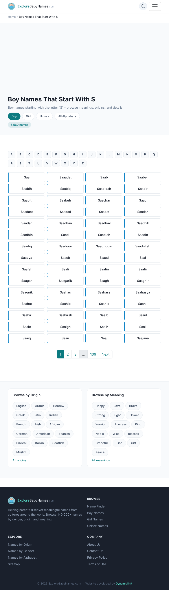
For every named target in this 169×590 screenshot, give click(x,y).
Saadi (65, 235)
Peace (100, 452)
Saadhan (65, 223)
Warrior (101, 424)
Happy (100, 406)
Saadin (143, 235)
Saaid (143, 315)
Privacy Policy (97, 557)
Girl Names (95, 519)
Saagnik (27, 292)
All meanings (101, 460)
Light (117, 415)
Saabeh (143, 177)
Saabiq (65, 189)
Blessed (133, 433)
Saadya (26, 257)
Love (117, 406)
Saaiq (26, 338)
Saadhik (143, 223)
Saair (65, 338)
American (43, 433)
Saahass (104, 292)
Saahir (26, 315)
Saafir (142, 269)
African (55, 424)
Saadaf (104, 212)
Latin (37, 415)
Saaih (104, 327)
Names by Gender (21, 551)
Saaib (104, 315)
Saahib (65, 304)
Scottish (58, 443)
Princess (120, 424)
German (22, 433)
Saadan (143, 212)
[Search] (143, 6)
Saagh (104, 280)
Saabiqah (104, 189)
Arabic (39, 406)
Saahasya (143, 292)
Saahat (27, 304)
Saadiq (27, 246)
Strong (100, 415)
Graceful (102, 443)
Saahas (65, 292)
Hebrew (58, 406)
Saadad (65, 212)
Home (12, 16)
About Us (93, 544)
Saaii (143, 327)
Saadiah (104, 235)
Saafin (104, 269)
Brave (133, 406)
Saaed (104, 257)
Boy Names (95, 513)
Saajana (143, 338)
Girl (28, 116)
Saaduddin (104, 246)
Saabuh (65, 200)
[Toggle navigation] (155, 6)
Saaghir (143, 280)
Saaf (143, 257)
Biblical (21, 443)
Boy (14, 116)
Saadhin (26, 235)
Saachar (104, 200)
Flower (134, 415)
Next (106, 354)
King (138, 424)
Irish (38, 424)
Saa (26, 177)
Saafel (26, 269)
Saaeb (65, 257)
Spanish (64, 433)
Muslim (21, 452)
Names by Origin (20, 544)
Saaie (27, 327)
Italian (39, 443)
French (21, 424)
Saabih (27, 189)
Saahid (104, 304)
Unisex (44, 116)
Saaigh (65, 327)
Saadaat (27, 212)
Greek (20, 415)
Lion (119, 443)
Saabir (143, 189)
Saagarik (65, 280)
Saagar (26, 280)
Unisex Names (97, 526)
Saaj (104, 338)
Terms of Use (96, 564)
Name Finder (96, 506)
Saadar (26, 223)
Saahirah (65, 315)
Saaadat (65, 177)
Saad (143, 200)
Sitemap (14, 564)
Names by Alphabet (22, 557)
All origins (19, 460)
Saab (104, 177)
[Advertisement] (84, 63)
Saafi (65, 269)
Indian (53, 415)
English (21, 406)
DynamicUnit (124, 583)
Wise (116, 433)
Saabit (26, 200)
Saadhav (104, 223)
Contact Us (95, 551)
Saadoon (65, 246)
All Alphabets (67, 116)
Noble (100, 433)
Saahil (142, 304)
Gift (133, 443)
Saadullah (142, 246)
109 (93, 354)
